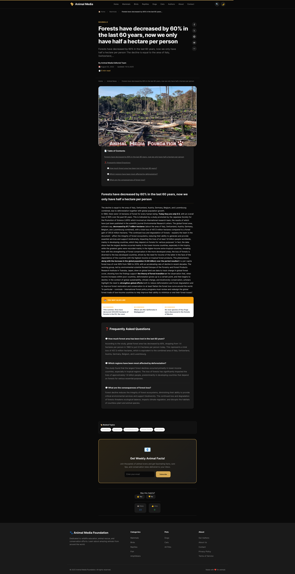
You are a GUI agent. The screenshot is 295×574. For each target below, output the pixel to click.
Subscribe (163, 474)
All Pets (168, 547)
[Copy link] (194, 48)
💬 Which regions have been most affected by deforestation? (132, 174)
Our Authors (204, 538)
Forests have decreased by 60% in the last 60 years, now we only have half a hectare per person (144, 157)
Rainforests (117, 429)
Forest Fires (106, 429)
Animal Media (84, 4)
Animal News (112, 81)
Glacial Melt (159, 429)
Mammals (126, 4)
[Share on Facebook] (194, 24)
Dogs (155, 4)
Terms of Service (206, 556)
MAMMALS (103, 22)
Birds (136, 4)
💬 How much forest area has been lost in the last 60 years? (132, 168)
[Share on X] (194, 30)
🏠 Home (101, 12)
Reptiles (145, 4)
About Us (203, 542)
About (181, 4)
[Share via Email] (194, 42)
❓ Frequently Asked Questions (117, 163)
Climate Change (146, 429)
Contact (190, 4)
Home (116, 4)
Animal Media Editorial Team (113, 63)
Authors (171, 4)
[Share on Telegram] (194, 36)
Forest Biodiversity (131, 429)
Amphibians (135, 556)
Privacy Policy (205, 551)
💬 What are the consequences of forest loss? (126, 180)
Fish (132, 551)
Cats (162, 4)
